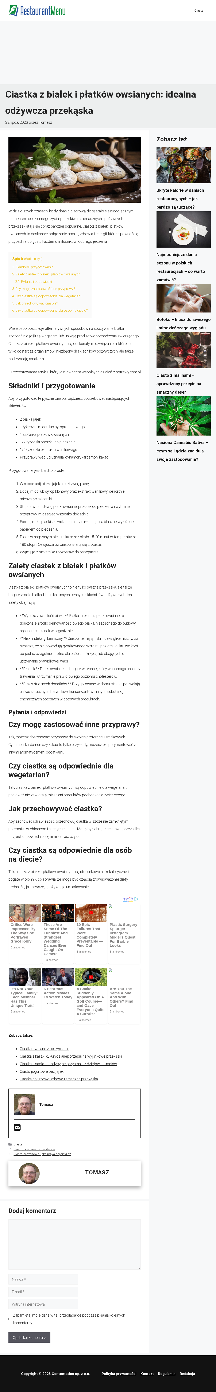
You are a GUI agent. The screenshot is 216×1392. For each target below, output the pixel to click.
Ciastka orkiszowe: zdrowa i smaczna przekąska (59, 1079)
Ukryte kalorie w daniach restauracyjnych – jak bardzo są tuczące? (180, 199)
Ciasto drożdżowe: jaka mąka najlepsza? (42, 1154)
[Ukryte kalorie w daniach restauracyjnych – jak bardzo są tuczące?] (184, 166)
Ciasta (198, 10)
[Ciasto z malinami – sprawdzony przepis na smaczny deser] (184, 351)
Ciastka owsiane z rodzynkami (44, 1048)
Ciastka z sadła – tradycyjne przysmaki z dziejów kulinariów (68, 1064)
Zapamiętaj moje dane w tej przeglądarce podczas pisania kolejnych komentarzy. (69, 1319)
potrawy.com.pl (128, 372)
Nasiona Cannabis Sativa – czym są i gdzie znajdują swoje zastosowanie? (182, 451)
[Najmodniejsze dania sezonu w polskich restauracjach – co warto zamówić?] (184, 230)
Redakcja (187, 1374)
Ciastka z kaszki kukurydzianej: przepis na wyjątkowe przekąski (71, 1056)
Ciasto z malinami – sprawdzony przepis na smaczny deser (179, 384)
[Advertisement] (108, 52)
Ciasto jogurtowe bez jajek (41, 1071)
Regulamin (167, 1374)
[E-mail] (17, 1129)
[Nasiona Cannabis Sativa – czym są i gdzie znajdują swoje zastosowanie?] (184, 417)
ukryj (37, 259)
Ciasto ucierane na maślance (34, 1149)
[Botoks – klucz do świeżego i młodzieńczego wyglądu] (184, 299)
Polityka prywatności (119, 1374)
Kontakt (147, 1374)
